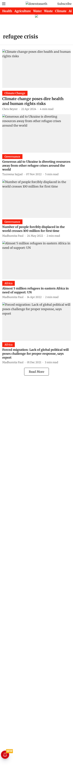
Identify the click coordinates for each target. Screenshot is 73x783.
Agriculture (22, 11)
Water (37, 11)
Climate (60, 11)
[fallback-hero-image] (36, 68)
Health (7, 11)
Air (71, 11)
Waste (48, 11)
